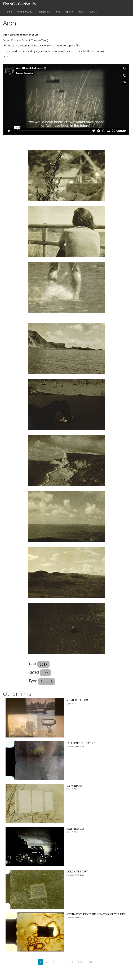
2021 (82, 746)
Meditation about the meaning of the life (95, 914)
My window (74, 785)
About (81, 11)
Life (45, 673)
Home (9, 11)
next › (80, 961)
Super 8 (47, 681)
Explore (69, 11)
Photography (43, 11)
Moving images (24, 11)
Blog (57, 11)
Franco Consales (19, 4)
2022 (76, 703)
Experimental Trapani (81, 743)
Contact (93, 11)
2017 (43, 664)
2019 (76, 789)
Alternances (75, 828)
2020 (82, 874)
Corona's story (77, 871)
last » (91, 961)
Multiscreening (77, 700)
